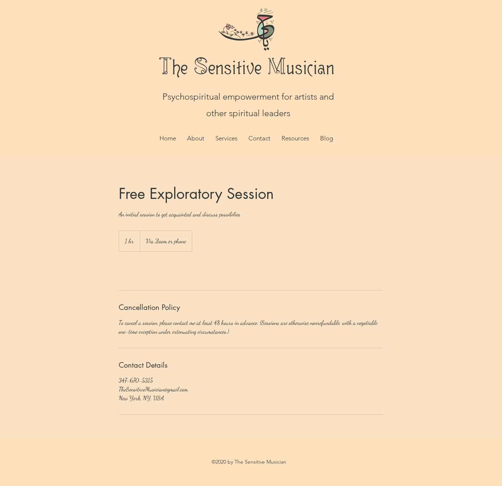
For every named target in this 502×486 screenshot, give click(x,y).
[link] (143, 271)
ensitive (234, 67)
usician (310, 67)
